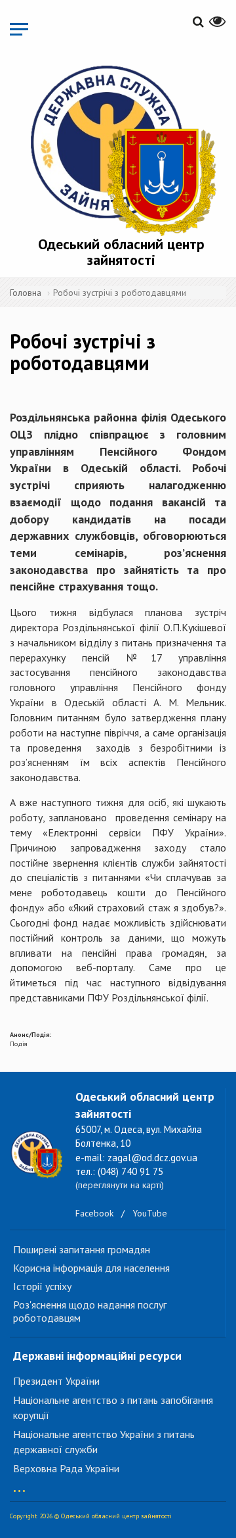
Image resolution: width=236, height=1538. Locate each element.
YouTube (149, 1213)
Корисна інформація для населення (91, 1267)
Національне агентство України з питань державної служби (104, 1442)
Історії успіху (42, 1286)
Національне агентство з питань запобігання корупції (113, 1407)
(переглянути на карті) (119, 1185)
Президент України (56, 1380)
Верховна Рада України (66, 1468)
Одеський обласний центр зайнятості (121, 252)
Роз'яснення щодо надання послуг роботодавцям (90, 1311)
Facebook (94, 1213)
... (19, 1484)
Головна (25, 293)
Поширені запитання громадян (81, 1249)
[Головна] (121, 148)
